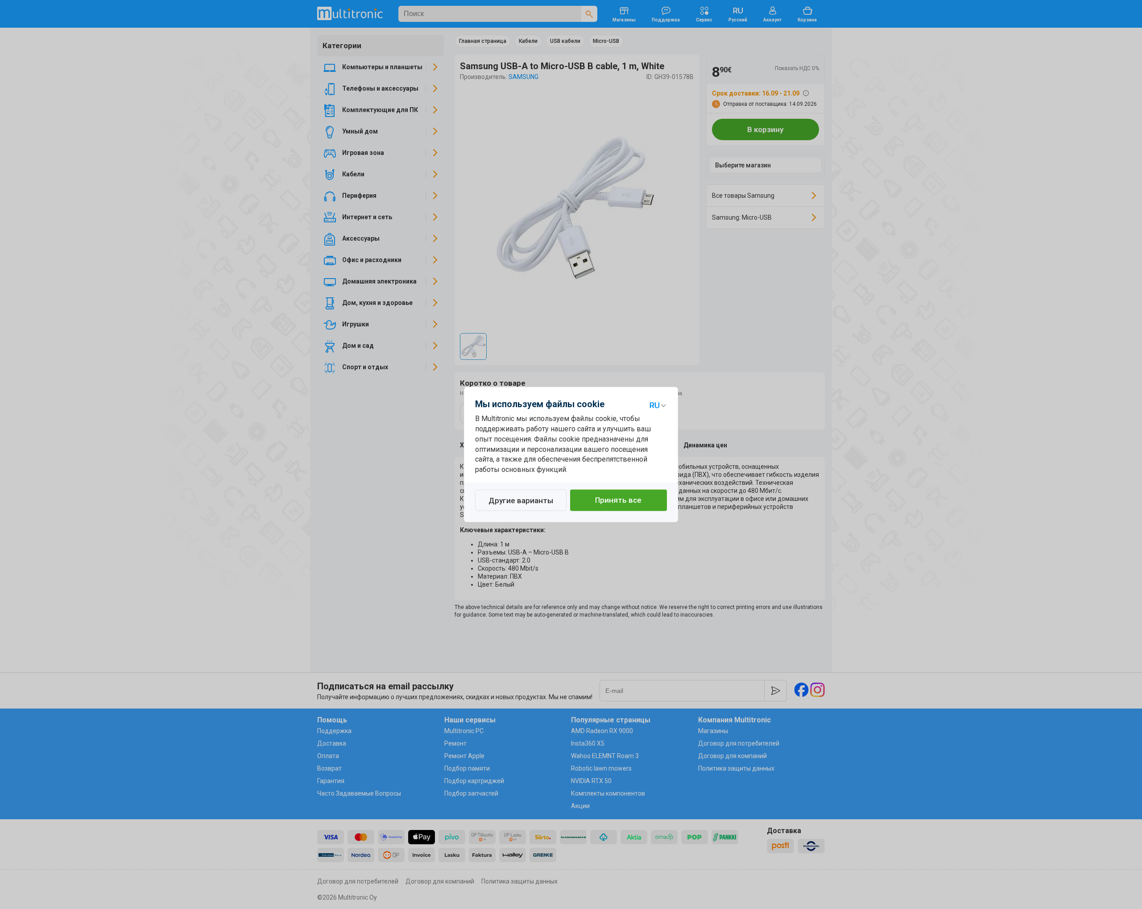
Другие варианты (520, 500)
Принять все (618, 500)
